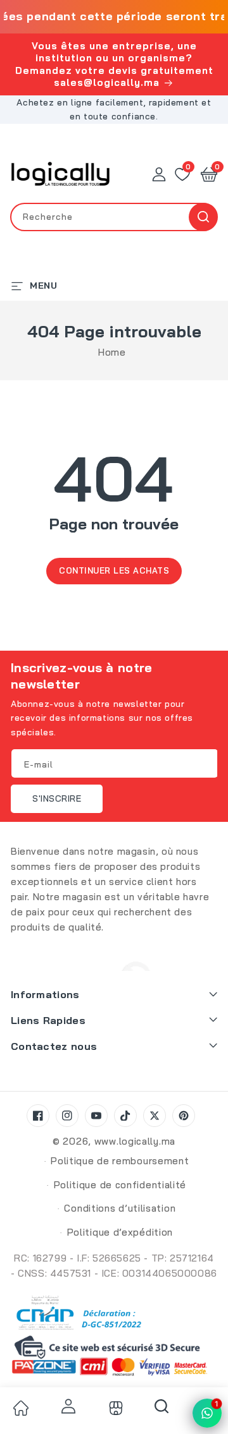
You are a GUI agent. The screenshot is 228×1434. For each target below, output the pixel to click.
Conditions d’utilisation (119, 1208)
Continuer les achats (114, 570)
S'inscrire (56, 798)
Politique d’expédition (120, 1232)
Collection (114, 1408)
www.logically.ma (134, 1141)
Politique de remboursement (120, 1161)
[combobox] (114, 217)
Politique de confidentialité (120, 1185)
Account (67, 1406)
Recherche (203, 217)
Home (111, 352)
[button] (209, 174)
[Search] (161, 1411)
